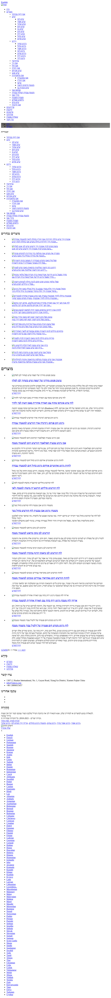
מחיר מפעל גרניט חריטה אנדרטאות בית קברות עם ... (34, 277)
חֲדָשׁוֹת (9, 110)
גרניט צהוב (21, 53)
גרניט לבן (21, 51)
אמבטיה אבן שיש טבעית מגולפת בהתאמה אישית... (33, 362)
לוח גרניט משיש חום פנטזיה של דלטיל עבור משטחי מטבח (40, 625)
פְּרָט (13, 393)
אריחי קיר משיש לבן (19, 723)
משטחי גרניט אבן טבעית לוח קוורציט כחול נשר (35, 510)
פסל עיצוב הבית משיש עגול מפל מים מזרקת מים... (32, 326)
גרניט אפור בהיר (63, 723)
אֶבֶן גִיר (15, 63)
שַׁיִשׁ (13, 17)
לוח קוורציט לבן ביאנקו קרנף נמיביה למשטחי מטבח (37, 553)
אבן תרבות (16, 105)
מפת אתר (5, 721)
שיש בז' (20, 29)
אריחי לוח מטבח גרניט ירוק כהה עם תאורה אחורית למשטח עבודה (44, 600)
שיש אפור (21, 21)
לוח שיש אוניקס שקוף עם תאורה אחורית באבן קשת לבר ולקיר (42, 403)
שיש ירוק (21, 34)
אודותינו (9, 114)
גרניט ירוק (21, 56)
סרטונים (9, 112)
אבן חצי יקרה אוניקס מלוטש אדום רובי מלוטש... (31, 305)
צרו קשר (10, 119)
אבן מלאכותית (18, 75)
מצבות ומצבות (18, 97)
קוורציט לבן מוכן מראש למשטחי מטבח (31, 533)
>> (19, 650)
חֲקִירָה (18, 393)
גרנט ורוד (21, 58)
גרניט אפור (21, 48)
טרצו (19, 83)
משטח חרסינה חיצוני (25, 85)
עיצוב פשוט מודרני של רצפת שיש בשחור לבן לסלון (37, 380)
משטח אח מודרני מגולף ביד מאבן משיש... (29, 256)
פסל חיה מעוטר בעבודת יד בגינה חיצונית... (29, 263)
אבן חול (15, 65)
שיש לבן (20, 19)
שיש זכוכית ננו (23, 87)
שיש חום (21, 26)
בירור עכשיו (6, 716)
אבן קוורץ (21, 80)
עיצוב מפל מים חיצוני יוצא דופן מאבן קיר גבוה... (31, 319)
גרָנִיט (14, 41)
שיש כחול (21, 36)
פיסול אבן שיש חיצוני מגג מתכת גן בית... (28, 355)
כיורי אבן (15, 95)
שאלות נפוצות (12, 117)
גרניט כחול (21, 46)
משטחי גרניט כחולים (37, 723)
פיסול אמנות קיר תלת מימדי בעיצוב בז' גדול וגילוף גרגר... (35, 291)
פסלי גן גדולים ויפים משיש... (23, 284)
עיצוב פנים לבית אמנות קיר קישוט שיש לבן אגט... (32, 249)
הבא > (22, 650)
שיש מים (15, 102)
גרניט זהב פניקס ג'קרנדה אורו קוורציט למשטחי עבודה (38, 423)
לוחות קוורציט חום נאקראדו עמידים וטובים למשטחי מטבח (40, 578)
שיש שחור (21, 24)
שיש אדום (21, 39)
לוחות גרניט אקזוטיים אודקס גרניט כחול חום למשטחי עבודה (41, 465)
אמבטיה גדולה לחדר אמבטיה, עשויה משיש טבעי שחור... (35, 298)
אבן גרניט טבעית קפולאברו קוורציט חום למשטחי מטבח (39, 443)
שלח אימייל (5, 728)
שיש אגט (15, 73)
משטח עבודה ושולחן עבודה (23, 92)
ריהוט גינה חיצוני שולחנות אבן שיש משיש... (29, 270)
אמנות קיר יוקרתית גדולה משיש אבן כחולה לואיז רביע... (35, 242)
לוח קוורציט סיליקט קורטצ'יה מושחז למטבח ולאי (36, 488)
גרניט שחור (22, 43)
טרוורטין (15, 61)
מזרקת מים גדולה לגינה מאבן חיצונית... (27, 341)
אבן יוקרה (16, 68)
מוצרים (9, 12)
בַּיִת (7, 9)
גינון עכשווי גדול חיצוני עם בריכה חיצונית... (29, 333)
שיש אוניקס (17, 70)
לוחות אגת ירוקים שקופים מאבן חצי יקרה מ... (30, 312)
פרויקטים (10, 107)
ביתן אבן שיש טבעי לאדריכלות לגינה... (27, 348)
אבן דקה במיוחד (18, 14)
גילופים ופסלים (18, 100)
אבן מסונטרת (22, 78)
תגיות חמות (14, 721)
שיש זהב (20, 31)
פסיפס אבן (16, 90)
